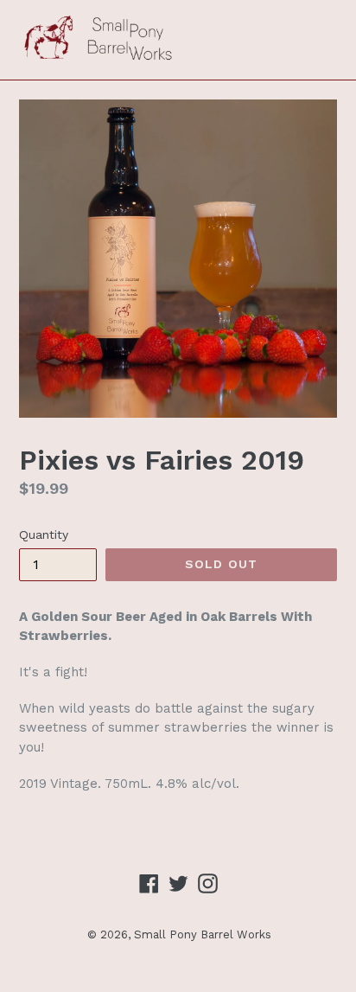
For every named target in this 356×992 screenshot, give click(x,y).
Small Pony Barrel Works (202, 934)
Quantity (43, 534)
